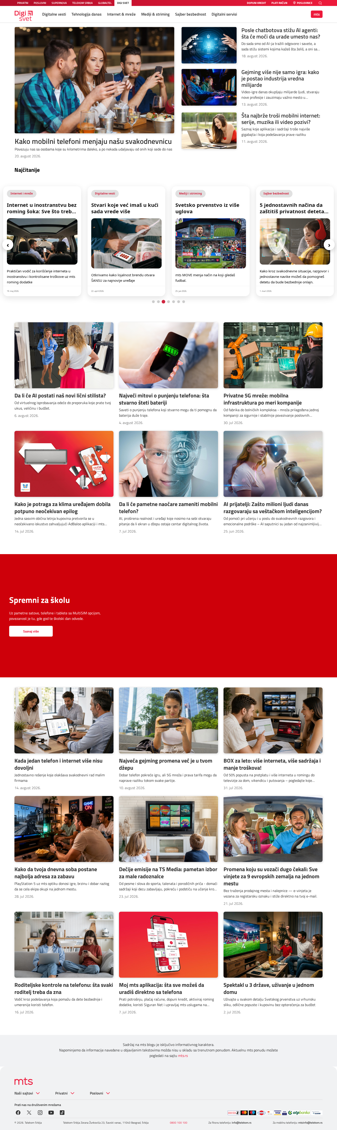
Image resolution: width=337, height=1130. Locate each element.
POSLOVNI (40, 3)
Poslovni (96, 1093)
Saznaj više (31, 631)
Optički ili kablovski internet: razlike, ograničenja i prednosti (289, 208)
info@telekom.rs (241, 1122)
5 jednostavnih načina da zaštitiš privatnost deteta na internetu (207, 208)
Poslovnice (304, 3)
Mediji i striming (106, 193)
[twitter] (29, 1112)
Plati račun (279, 3)
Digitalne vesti (54, 14)
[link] (42, 241)
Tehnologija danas (87, 14)
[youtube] (51, 1112)
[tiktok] (62, 1112)
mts (317, 14)
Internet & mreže (121, 14)
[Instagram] (40, 1112)
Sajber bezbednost (190, 14)
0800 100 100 (178, 1122)
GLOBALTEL (105, 3)
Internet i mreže (274, 193)
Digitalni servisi (224, 14)
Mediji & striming (155, 14)
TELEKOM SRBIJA (82, 3)
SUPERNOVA (59, 3)
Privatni (61, 1093)
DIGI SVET (123, 3)
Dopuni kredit (256, 3)
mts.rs (183, 1055)
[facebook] (18, 1112)
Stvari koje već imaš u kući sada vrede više (40, 208)
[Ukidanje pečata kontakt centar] (234, 1113)
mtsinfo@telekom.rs (310, 1122)
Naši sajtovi (23, 1093)
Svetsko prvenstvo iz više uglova (123, 208)
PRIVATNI (22, 3)
